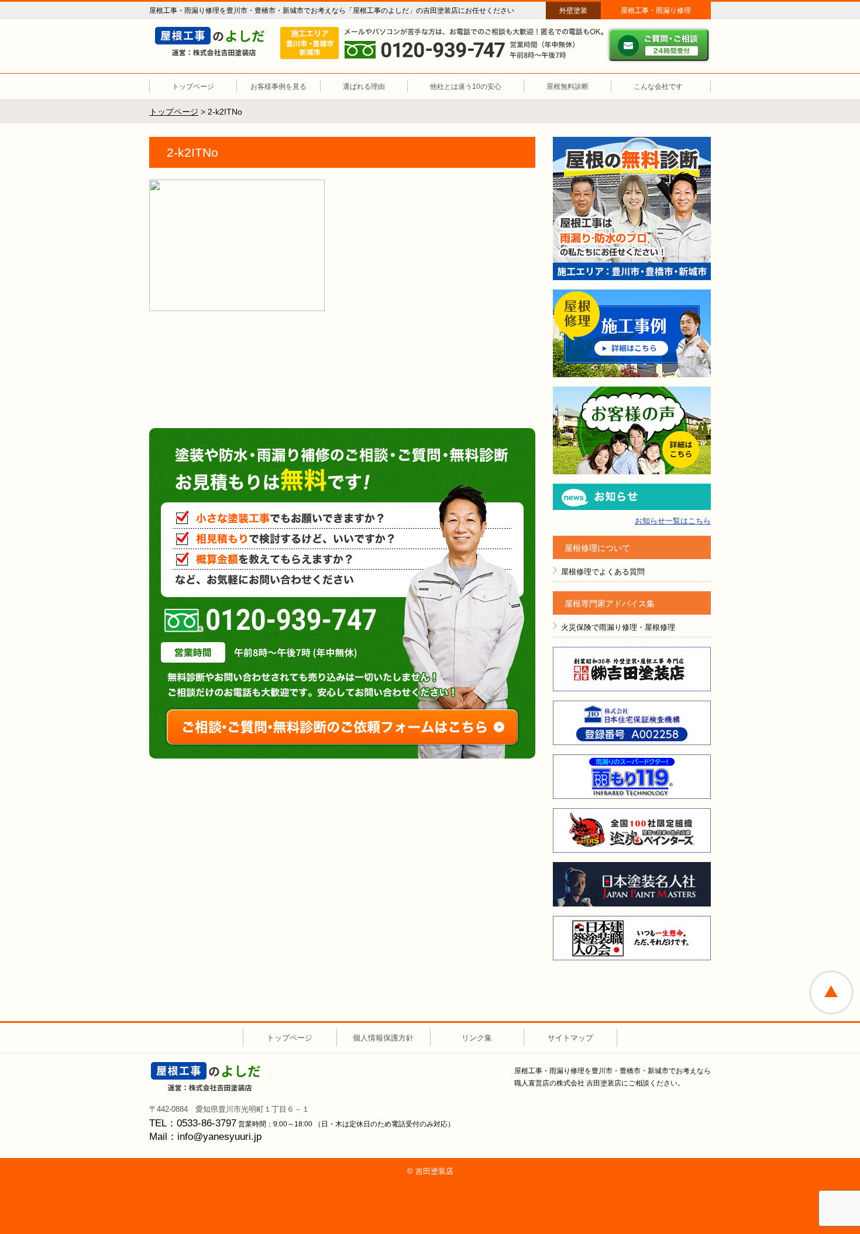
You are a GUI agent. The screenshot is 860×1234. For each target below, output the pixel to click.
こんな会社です (658, 86)
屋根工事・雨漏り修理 (656, 10)
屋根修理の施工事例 (632, 333)
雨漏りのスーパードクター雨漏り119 (632, 776)
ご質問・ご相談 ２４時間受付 (659, 45)
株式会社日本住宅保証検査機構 (632, 723)
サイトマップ (570, 1037)
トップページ (193, 86)
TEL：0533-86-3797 (192, 1123)
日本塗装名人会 (632, 884)
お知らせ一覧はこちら (673, 520)
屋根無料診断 (567, 86)
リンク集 (477, 1037)
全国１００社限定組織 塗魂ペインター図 (632, 830)
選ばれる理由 (364, 86)
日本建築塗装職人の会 (632, 938)
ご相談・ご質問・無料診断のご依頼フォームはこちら (342, 727)
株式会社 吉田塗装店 (211, 1076)
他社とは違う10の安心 (465, 86)
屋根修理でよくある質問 (603, 571)
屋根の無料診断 (632, 208)
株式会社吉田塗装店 (632, 669)
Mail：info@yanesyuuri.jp (205, 1136)
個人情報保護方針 (383, 1037)
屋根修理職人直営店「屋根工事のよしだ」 (215, 41)
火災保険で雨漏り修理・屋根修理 (618, 627)
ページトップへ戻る (831, 992)
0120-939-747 (270, 620)
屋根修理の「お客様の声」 (632, 430)
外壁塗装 (573, 10)
